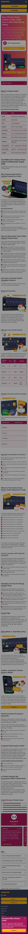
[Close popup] (25, 918)
